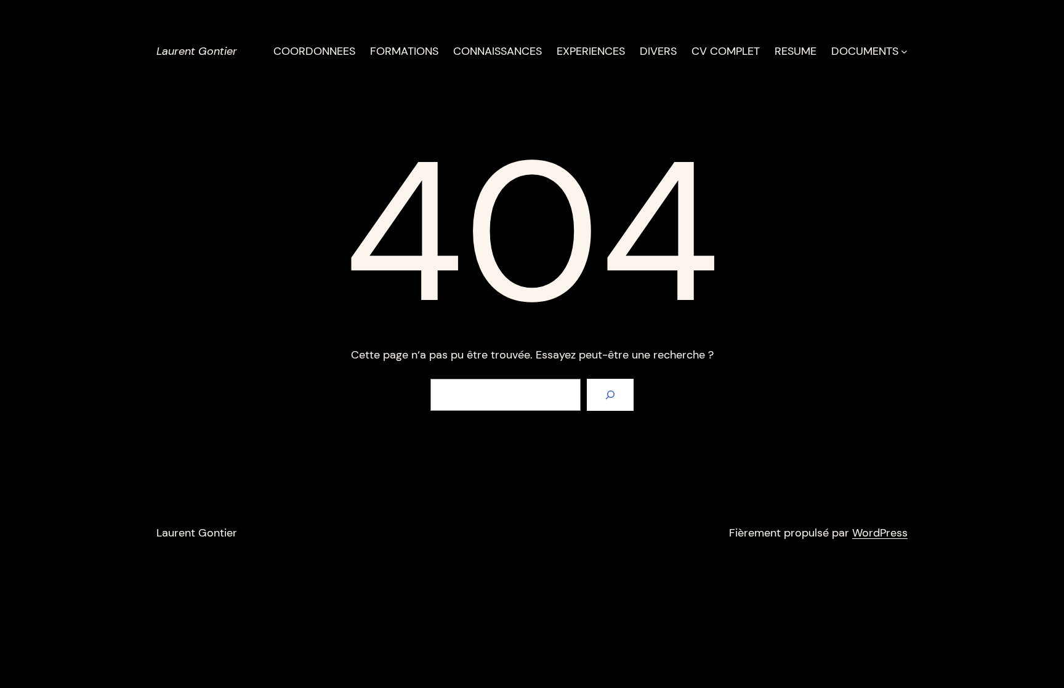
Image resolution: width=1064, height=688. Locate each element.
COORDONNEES (314, 51)
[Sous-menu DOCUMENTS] (904, 51)
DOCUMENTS (864, 51)
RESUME (795, 51)
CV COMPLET (725, 51)
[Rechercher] (610, 395)
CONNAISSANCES (497, 51)
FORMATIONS (404, 51)
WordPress (880, 532)
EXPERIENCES (591, 51)
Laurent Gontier (196, 51)
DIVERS (658, 51)
